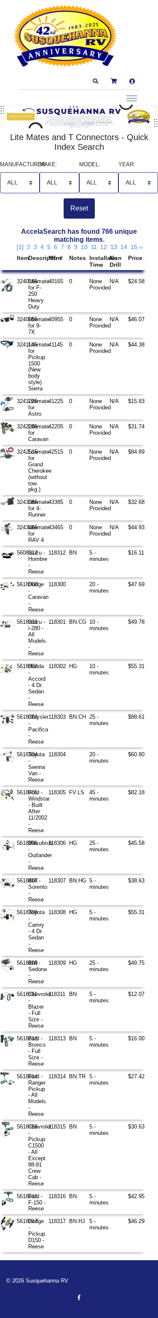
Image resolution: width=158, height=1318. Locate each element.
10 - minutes (99, 625)
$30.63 (136, 1126)
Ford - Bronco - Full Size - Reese (37, 1051)
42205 (55, 426)
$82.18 (136, 792)
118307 (57, 880)
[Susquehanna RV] (65, 36)
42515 (55, 452)
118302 (57, 666)
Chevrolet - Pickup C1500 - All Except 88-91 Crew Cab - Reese (39, 1154)
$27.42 (136, 1076)
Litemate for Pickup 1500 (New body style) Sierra (38, 366)
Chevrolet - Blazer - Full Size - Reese (39, 1010)
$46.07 (136, 319)
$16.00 (136, 1038)
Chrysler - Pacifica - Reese (38, 729)
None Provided (100, 284)
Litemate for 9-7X (38, 325)
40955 (55, 319)
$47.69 (136, 584)
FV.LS (76, 792)
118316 (57, 1196)
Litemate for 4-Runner (38, 508)
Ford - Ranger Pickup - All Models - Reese (37, 1095)
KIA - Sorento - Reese (37, 890)
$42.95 (136, 1196)
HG (73, 666)
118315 (57, 1126)
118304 (57, 754)
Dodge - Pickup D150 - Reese (36, 1234)
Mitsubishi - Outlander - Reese (40, 855)
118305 (57, 792)
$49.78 (136, 622)
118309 (57, 963)
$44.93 (136, 527)
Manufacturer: (20, 165)
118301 (57, 622)
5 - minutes (99, 555)
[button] (95, 81)
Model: (89, 165)
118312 (57, 552)
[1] (20, 247)
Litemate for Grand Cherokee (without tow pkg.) (39, 471)
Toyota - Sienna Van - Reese (36, 767)
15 (134, 247)
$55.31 (136, 666)
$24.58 (136, 281)
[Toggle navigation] (131, 98)
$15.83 (136, 401)
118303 (57, 717)
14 (124, 247)
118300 (57, 584)
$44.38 (136, 344)
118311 (56, 994)
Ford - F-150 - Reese (37, 1202)
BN (73, 552)
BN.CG (77, 622)
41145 (55, 344)
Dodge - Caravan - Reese (38, 597)
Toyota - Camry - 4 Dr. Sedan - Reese (36, 931)
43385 (55, 502)
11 (94, 247)
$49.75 (136, 963)
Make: (48, 165)
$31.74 (136, 426)
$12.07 (136, 994)
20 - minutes (99, 587)
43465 (55, 527)
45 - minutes (99, 795)
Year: (126, 165)
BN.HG (77, 880)
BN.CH (77, 717)
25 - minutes (99, 720)
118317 (57, 1221)
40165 (55, 281)
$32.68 (136, 502)
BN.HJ (77, 1221)
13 (113, 247)
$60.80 (136, 754)
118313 (57, 1038)
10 (84, 247)
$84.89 (136, 452)
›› (141, 247)
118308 (57, 912)
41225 (55, 401)
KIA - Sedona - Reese (37, 972)
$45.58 (136, 843)
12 (103, 247)
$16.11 (136, 552)
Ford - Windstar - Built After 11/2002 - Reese (39, 811)
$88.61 (136, 717)
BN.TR (77, 1076)
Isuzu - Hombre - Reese (37, 562)
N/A (114, 281)
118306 (57, 843)
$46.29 (136, 1221)
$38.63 (136, 880)
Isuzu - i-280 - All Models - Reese (37, 638)
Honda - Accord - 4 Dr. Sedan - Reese (37, 685)
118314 (57, 1076)
